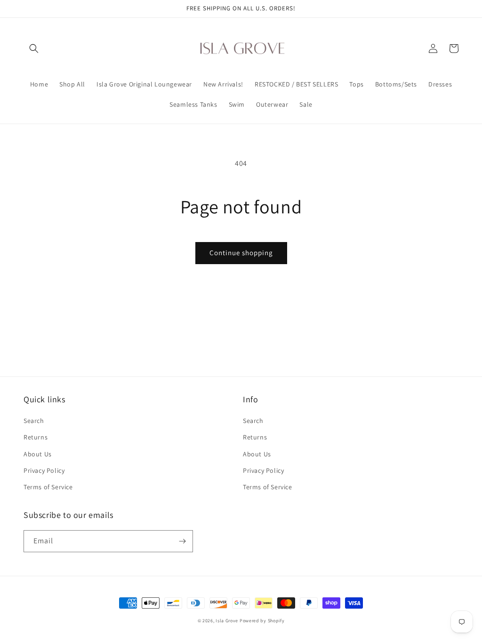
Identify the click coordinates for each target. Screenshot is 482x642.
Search (34, 420)
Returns (36, 437)
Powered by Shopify (262, 621)
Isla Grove (227, 621)
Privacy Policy (44, 470)
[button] (34, 48)
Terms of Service (48, 487)
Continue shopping (241, 252)
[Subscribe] (182, 541)
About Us (38, 454)
